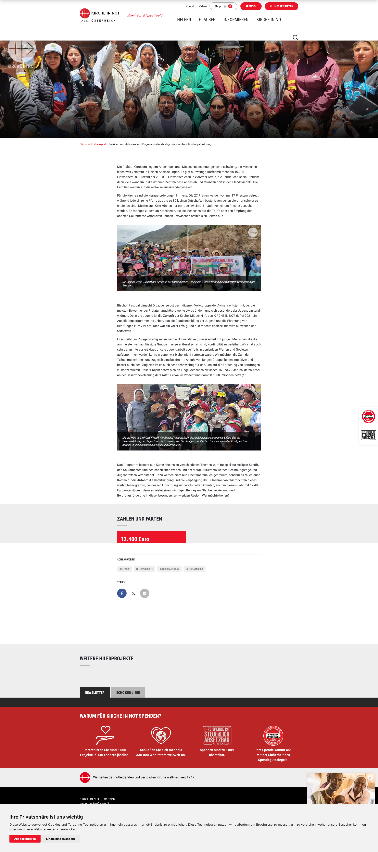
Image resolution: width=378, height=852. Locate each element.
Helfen (184, 19)
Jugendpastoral (169, 569)
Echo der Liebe (128, 692)
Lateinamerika (194, 569)
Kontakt (191, 6)
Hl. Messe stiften (281, 6)
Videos (203, 6)
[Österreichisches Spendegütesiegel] (368, 416)
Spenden (251, 6)
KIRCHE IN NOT (270, 19)
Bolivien (125, 569)
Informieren (236, 19)
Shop (218, 6)
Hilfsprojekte (100, 144)
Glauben (207, 19)
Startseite (85, 144)
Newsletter (95, 692)
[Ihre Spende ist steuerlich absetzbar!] (368, 435)
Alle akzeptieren (25, 838)
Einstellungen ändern (60, 838)
